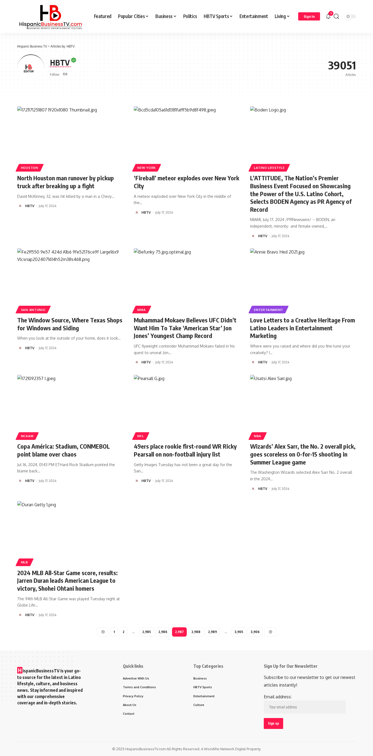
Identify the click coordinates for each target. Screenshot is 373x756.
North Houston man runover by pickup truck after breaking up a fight (65, 182)
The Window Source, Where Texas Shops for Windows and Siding (69, 324)
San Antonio (33, 310)
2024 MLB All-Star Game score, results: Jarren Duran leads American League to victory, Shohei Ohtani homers (67, 580)
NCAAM (27, 436)
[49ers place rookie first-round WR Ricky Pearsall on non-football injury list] (186, 406)
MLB (24, 562)
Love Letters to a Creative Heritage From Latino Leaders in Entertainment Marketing (302, 327)
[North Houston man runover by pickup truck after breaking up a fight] (70, 138)
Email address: (278, 696)
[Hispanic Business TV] (51, 16)
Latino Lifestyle (269, 168)
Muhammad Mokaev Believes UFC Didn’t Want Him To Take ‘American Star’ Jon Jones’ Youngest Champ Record (185, 327)
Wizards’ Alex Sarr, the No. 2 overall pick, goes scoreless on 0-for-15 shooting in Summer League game (303, 454)
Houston (29, 168)
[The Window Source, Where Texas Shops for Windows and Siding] (70, 280)
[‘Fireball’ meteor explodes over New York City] (186, 138)
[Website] (65, 74)
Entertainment (268, 310)
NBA (257, 436)
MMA (141, 310)
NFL (140, 436)
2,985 (146, 632)
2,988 (195, 632)
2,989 (212, 632)
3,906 (255, 632)
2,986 (162, 632)
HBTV (29, 206)
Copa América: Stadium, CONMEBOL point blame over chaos (63, 450)
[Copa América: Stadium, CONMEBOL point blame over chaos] (70, 406)
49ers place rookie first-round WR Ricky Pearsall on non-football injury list (185, 450)
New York (146, 168)
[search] (336, 16)
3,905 (239, 632)
